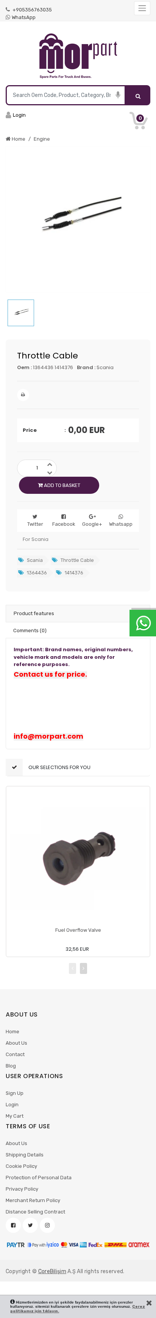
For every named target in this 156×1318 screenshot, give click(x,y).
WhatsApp (24, 17)
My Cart (14, 1116)
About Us (16, 1043)
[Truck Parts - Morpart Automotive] (78, 56)
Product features (34, 613)
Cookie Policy (21, 1166)
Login (12, 1104)
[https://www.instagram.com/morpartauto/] (47, 1225)
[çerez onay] (149, 1303)
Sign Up (14, 1093)
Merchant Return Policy (33, 1200)
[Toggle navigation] (142, 8)
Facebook (63, 524)
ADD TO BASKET (61, 485)
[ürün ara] (138, 95)
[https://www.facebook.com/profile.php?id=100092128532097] (13, 1225)
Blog (11, 1066)
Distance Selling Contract (35, 1212)
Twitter (35, 524)
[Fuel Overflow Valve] (78, 858)
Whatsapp (121, 524)
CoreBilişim (52, 1271)
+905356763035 (31, 10)
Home (12, 1031)
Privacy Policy (22, 1189)
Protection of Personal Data (39, 1177)
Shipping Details (25, 1155)
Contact (15, 1054)
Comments (30, 630)
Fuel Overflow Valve (78, 930)
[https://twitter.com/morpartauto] (30, 1225)
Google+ (92, 524)
